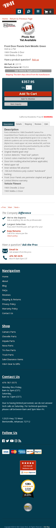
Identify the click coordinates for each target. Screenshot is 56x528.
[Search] (27, 11)
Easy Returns (14, 231)
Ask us (35, 59)
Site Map (47, 527)
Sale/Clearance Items (12, 359)
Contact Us (7, 313)
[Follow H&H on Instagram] (16, 440)
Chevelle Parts (9, 336)
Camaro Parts (9, 331)
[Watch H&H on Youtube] (12, 440)
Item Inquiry (15, 104)
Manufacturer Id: (13, 67)
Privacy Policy (9, 304)
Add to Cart (28, 94)
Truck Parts (8, 354)
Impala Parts (8, 341)
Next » (16, 207)
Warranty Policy (10, 308)
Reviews (6, 294)
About (5, 281)
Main (10, 207)
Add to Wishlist (28, 99)
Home (5, 18)
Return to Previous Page (21, 18)
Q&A (46, 124)
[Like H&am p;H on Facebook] (3, 440)
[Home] (9, 4)
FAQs (4, 290)
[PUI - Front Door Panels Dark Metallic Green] (9, 25)
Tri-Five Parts (9, 350)
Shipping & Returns (11, 299)
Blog (4, 285)
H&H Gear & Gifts (11, 363)
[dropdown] (38, 11)
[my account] (19, 11)
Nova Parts (7, 345)
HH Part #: (9, 64)
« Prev (3, 207)
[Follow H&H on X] (7, 440)
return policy (12, 236)
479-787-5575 (16, 256)
